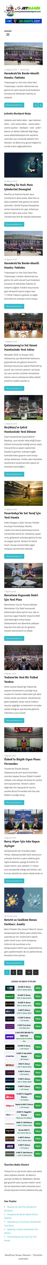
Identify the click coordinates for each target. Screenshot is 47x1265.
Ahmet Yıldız (24, 69)
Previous (35, 105)
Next (40, 105)
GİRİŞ (37, 988)
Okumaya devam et (13, 104)
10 (29, 972)
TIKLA (37, 996)
